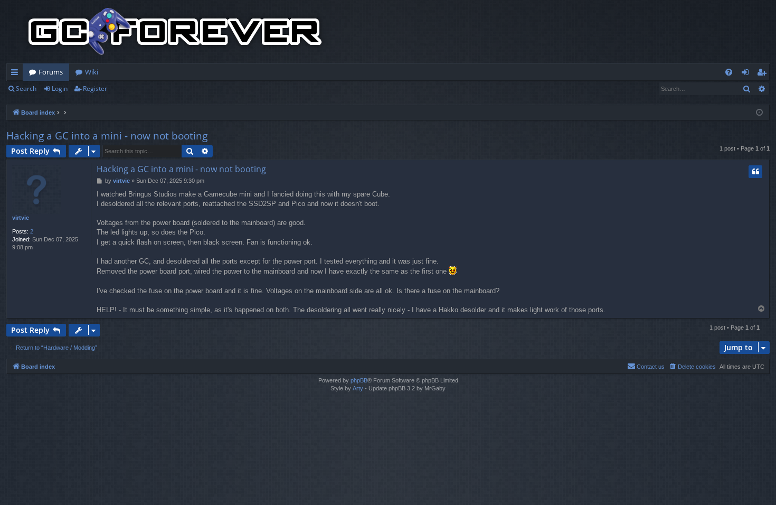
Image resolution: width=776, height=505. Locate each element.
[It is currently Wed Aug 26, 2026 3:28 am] (759, 113)
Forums (51, 72)
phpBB (359, 380)
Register (95, 88)
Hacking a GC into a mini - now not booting (106, 136)
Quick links (17, 74)
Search (26, 88)
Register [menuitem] (764, 74)
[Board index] (175, 31)
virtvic (20, 217)
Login (60, 88)
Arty (358, 388)
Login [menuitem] (747, 74)
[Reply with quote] (755, 171)
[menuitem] (729, 72)
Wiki (91, 72)
